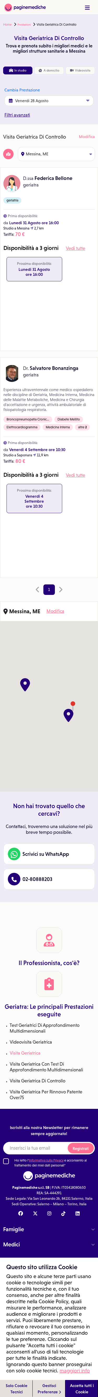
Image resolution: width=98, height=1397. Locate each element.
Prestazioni (24, 24)
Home (7, 24)
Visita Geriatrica (25, 1053)
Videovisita (82, 70)
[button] (68, 715)
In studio (20, 70)
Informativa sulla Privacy (46, 1160)
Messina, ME (37, 154)
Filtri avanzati (17, 115)
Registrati (81, 1148)
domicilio (51, 70)
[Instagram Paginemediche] (49, 1214)
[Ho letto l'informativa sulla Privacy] (6, 1161)
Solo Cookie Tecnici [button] (16, 1388)
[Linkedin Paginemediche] (78, 1214)
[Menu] (87, 7)
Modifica (87, 136)
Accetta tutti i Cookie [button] (82, 1388)
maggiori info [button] (75, 1370)
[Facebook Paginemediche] (20, 1214)
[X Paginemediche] (35, 1214)
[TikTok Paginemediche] (63, 1214)
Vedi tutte (75, 248)
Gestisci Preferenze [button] (48, 1388)
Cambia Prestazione (22, 90)
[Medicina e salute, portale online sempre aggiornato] (25, 7)
